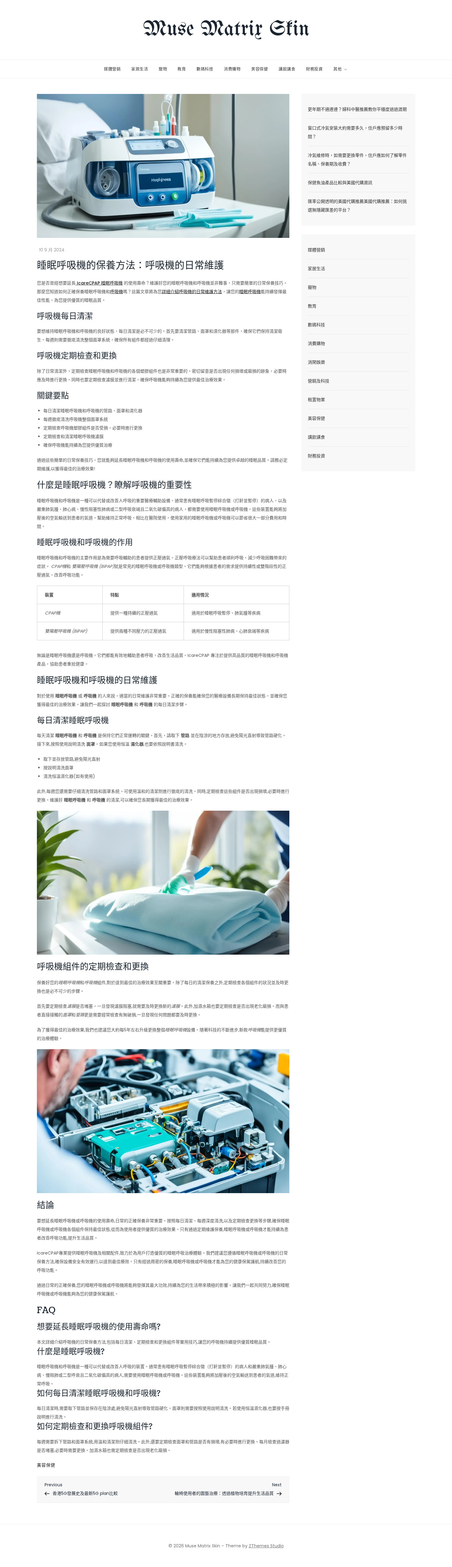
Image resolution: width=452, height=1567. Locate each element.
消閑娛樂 (316, 362)
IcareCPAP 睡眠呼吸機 (99, 283)
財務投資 (314, 69)
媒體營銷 (112, 69)
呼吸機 (116, 292)
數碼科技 (204, 69)
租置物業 (316, 400)
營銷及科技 (318, 381)
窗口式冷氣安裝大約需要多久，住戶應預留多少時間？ (355, 132)
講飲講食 (287, 69)
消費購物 (232, 69)
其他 (337, 69)
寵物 (163, 69)
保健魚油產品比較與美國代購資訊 (340, 183)
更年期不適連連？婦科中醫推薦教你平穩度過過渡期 (357, 109)
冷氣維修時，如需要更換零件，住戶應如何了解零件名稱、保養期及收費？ (357, 159)
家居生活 (139, 69)
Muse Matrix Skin (226, 29)
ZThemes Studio (266, 1546)
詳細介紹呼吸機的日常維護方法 (192, 292)
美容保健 (259, 69)
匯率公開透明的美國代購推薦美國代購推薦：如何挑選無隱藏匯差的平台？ (357, 205)
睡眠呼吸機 (250, 292)
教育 (181, 69)
